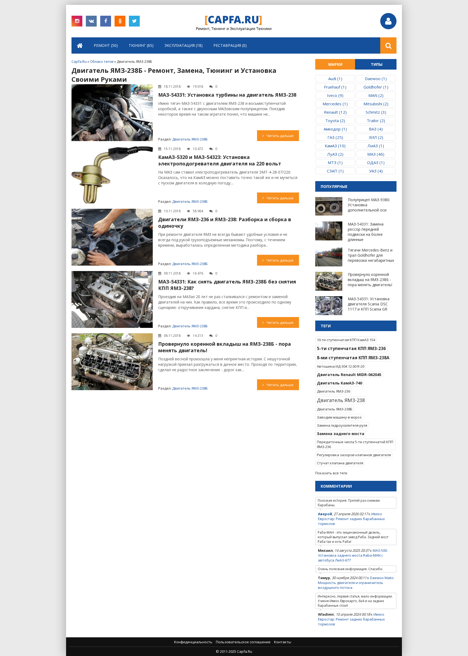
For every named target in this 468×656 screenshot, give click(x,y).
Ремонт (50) (106, 45)
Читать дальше (280, 135)
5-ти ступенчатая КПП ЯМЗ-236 (351, 348)
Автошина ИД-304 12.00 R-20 (340, 366)
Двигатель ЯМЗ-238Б (190, 139)
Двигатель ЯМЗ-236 (333, 391)
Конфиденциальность (193, 641)
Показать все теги (331, 473)
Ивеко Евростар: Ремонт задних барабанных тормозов (351, 518)
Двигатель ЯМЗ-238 (341, 400)
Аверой (325, 513)
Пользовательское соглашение (243, 641)
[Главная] (80, 45)
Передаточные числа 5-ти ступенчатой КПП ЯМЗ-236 (355, 444)
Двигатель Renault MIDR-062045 (349, 374)
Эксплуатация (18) (183, 45)
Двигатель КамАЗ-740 (339, 383)
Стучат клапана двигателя (340, 463)
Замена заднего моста (340, 433)
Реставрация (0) (230, 45)
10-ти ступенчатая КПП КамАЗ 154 (346, 339)
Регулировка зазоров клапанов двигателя (354, 454)
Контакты (282, 641)
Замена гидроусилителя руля (342, 425)
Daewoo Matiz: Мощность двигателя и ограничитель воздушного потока (356, 582)
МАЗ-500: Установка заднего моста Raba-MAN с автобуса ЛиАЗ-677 (353, 555)
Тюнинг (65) (141, 45)
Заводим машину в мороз (339, 417)
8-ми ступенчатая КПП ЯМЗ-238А (353, 358)
